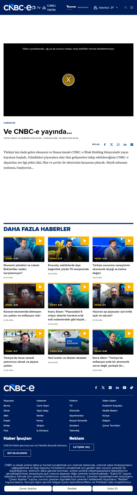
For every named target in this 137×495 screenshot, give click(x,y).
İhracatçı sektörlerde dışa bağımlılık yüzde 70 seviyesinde (68, 267)
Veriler (40, 415)
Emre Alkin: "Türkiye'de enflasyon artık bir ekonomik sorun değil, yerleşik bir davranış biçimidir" (111, 362)
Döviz (7, 410)
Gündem (74, 425)
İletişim (106, 420)
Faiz (6, 430)
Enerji (40, 420)
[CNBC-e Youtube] (124, 388)
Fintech (73, 400)
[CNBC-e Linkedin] (117, 388)
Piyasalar (9, 400)
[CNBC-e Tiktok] (131, 388)
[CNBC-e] (18, 7)
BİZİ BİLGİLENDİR (17, 453)
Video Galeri (109, 400)
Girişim (40, 425)
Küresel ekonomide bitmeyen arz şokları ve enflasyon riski (22, 313)
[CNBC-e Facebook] (96, 388)
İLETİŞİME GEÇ (81, 447)
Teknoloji (74, 430)
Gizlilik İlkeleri (109, 410)
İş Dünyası (42, 430)
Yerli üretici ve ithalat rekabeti (67, 358)
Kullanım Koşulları (112, 405)
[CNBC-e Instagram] (110, 388)
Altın (6, 415)
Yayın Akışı (42, 410)
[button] (104, 144)
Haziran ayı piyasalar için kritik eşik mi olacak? (112, 313)
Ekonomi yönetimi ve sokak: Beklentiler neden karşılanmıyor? (22, 269)
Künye (106, 415)
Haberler (9, 123)
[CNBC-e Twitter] (103, 388)
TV (70, 405)
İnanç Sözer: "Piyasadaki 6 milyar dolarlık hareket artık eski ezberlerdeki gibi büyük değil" (66, 315)
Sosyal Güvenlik (78, 420)
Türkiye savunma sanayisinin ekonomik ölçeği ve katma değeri (111, 269)
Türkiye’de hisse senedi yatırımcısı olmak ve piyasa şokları (21, 362)
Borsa (7, 405)
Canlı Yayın (43, 405)
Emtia (7, 425)
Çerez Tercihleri (111, 425)
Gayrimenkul (76, 415)
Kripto (7, 420)
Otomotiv (74, 410)
